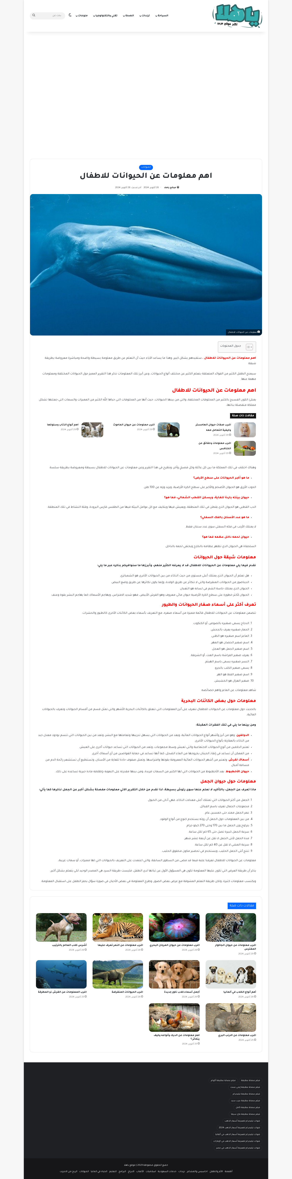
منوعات (83, 15)
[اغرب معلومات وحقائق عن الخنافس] (245, 448)
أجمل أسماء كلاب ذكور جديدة (182, 992)
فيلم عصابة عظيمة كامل (248, 1107)
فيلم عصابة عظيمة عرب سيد (245, 1101)
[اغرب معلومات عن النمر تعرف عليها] (118, 927)
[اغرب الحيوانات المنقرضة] (118, 974)
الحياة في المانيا (99, 1171)
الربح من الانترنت (68, 1171)
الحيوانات (146, 167)
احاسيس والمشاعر (197, 1171)
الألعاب (140, 1171)
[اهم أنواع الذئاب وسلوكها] (92, 429)
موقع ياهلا (170, 188)
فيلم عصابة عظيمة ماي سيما (245, 1114)
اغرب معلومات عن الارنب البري (237, 1035)
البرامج (122, 1171)
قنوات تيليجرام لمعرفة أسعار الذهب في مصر (238, 1148)
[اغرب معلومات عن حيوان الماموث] (169, 429)
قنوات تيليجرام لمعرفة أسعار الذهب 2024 (239, 1128)
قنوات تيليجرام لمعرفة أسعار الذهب (242, 1121)
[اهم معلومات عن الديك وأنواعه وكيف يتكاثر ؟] (174, 1017)
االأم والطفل (216, 1171)
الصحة (129, 15)
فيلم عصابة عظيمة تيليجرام (246, 1094)
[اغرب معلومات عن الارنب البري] (231, 1017)
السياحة (163, 15)
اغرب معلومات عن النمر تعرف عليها (120, 945)
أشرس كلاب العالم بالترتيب (69, 945)
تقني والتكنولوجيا (106, 15)
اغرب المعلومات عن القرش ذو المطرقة (62, 992)
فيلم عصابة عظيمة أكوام (223, 1080)
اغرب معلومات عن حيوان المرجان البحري (175, 945)
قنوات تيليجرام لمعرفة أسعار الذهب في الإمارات (236, 1141)
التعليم (113, 1171)
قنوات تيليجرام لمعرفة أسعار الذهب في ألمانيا (237, 1134)
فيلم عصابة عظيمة (250, 1080)
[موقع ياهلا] (237, 16)
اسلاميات (151, 1171)
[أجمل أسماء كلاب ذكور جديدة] (174, 974)
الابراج (131, 1171)
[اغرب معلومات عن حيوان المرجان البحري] (174, 927)
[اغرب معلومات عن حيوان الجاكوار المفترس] (231, 927)
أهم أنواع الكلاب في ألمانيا (239, 992)
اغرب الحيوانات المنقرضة (127, 992)
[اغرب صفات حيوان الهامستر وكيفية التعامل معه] (245, 429)
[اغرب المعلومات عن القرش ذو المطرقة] (61, 974)
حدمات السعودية (167, 1171)
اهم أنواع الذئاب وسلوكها (62, 425)
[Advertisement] (146, 63)
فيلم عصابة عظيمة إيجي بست (245, 1087)
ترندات (146, 15)
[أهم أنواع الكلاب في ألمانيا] (231, 974)
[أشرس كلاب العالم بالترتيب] (61, 927)
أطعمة (228, 1171)
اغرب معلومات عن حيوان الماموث (134, 425)
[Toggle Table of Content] (247, 347)
